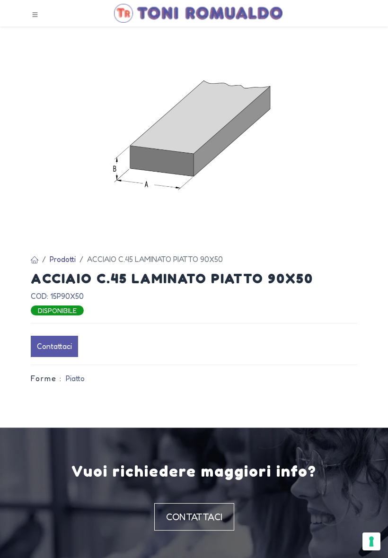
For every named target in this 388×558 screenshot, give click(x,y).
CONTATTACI (194, 517)
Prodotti (63, 259)
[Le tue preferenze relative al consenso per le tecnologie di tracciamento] (371, 541)
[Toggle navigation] (35, 13)
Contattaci (54, 346)
